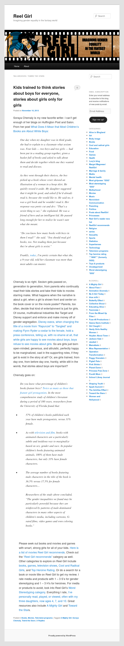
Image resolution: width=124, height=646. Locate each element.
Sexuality (93, 234)
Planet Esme (95, 367)
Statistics (93, 241)
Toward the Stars (97, 393)
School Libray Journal (99, 377)
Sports (92, 237)
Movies (31, 617)
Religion (93, 228)
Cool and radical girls (99, 145)
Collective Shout (96, 303)
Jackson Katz (95, 338)
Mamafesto (94, 345)
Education (94, 148)
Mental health (95, 177)
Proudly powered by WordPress (62, 635)
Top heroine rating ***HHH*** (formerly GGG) (98, 257)
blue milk (93, 297)
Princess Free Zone (98, 370)
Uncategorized (96, 266)
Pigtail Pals (94, 361)
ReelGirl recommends (99, 225)
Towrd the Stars (28, 620)
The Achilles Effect (98, 389)
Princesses (94, 215)
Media (92, 173)
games (32, 565)
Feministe (93, 309)
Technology (94, 247)
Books (24, 617)
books (22, 565)
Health (92, 157)
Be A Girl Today (96, 293)
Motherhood (94, 189)
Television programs (44, 617)
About (26, 66)
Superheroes (95, 244)
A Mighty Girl (55, 605)
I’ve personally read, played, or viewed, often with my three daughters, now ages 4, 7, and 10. (48, 596)
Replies (41, 620)
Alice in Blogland (97, 132)
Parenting (93, 205)
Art (90, 135)
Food (91, 151)
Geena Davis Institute (99, 322)
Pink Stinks (94, 364)
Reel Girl (22, 16)
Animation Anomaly (98, 290)
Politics (92, 209)
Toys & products (96, 263)
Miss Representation (98, 348)
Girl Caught (94, 326)
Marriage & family (97, 170)
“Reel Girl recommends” (37, 557)
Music (92, 196)
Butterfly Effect (96, 300)
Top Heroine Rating (43, 570)
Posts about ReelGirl (98, 212)
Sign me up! (98, 120)
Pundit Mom (95, 374)
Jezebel (92, 341)
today (33, 255)
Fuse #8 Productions (98, 319)
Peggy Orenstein (97, 357)
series (92, 231)
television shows (47, 565)
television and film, (45, 432)
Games (92, 154)
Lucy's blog (94, 161)
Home (16, 66)
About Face (94, 287)
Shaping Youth (96, 383)
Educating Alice (96, 306)
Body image (94, 138)
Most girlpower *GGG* (99, 180)
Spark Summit (96, 386)
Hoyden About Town (98, 335)
